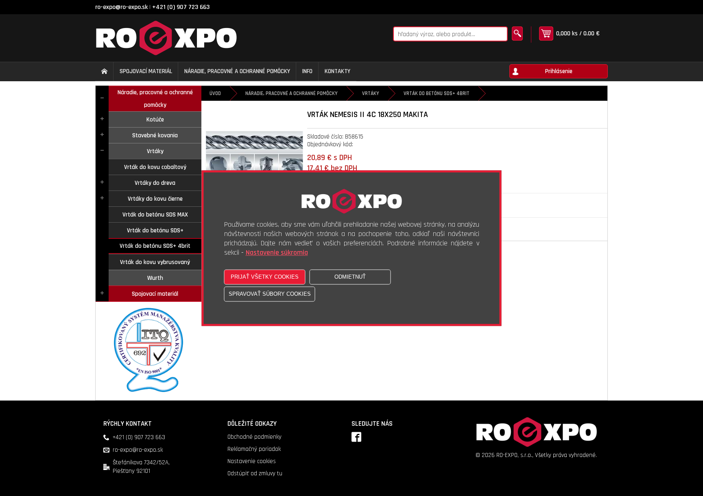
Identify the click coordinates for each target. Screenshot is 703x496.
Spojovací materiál (155, 294)
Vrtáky (155, 151)
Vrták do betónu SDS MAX (155, 215)
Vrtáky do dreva (155, 183)
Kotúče (155, 119)
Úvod (215, 93)
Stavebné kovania (155, 135)
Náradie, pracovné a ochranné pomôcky (155, 99)
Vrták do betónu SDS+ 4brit (155, 246)
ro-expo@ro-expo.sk (121, 7)
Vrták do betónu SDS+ (155, 230)
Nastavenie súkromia (277, 252)
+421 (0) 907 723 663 (181, 7)
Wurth (155, 278)
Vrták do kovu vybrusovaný (155, 262)
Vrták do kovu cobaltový (155, 167)
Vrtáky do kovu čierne (155, 199)
